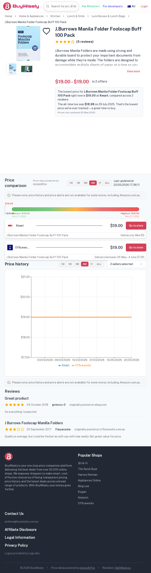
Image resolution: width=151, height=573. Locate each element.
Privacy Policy (16, 545)
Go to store (136, 225)
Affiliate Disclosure (21, 529)
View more (133, 71)
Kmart (20, 225)
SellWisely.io (123, 567)
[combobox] (61, 6)
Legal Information (20, 537)
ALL (107, 182)
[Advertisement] (75, 146)
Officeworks (22, 247)
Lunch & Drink (76, 16)
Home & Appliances (31, 16)
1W (71, 182)
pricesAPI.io (40, 183)
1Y (100, 182)
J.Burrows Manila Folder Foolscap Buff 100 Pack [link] (36, 22)
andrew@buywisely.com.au (21, 521)
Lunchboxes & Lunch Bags (108, 16)
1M (78, 182)
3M (85, 182)
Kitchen (55, 16)
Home (8, 16)
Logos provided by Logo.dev (22, 553)
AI (75, 6)
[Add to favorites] (46, 31)
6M (93, 182)
